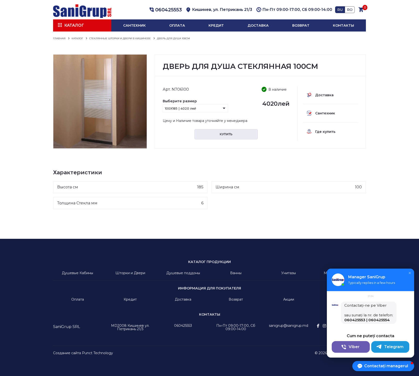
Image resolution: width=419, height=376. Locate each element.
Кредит (216, 25)
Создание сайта (67, 353)
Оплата (177, 25)
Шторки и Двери (130, 273)
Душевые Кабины (77, 273)
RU (340, 10)
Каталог (74, 25)
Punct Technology (97, 353)
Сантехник (134, 25)
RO (350, 10)
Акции (288, 299)
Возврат (300, 25)
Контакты (343, 25)
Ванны (236, 273)
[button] (165, 9)
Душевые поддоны (183, 273)
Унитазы (288, 273)
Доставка (258, 25)
